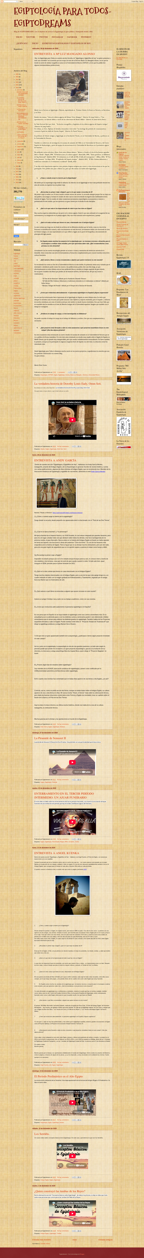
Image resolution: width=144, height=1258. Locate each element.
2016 (17, 174)
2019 (17, 166)
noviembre (20, 141)
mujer (15, 276)
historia (67, 375)
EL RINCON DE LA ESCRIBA (122, 58)
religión (16, 291)
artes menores (18, 313)
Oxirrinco (85, 375)
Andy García (44, 727)
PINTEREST (86, 37)
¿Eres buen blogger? (18, 201)
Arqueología (43, 375)
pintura (16, 281)
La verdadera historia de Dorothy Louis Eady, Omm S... (22, 100)
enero (19, 163)
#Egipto (95, 1080)
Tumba (77, 841)
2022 (17, 82)
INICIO (19, 37)
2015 (17, 177)
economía (16, 323)
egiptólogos (17, 266)
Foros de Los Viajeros (123, 153)
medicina (16, 310)
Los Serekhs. (42, 1134)
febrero (19, 160)
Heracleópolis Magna (58, 841)
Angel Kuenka (44, 1065)
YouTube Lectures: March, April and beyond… (124, 176)
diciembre (20, 90)
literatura (62, 727)
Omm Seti (60, 449)
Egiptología (61, 375)
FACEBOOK (72, 37)
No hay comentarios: (63, 446)
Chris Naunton (123, 173)
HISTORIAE (122, 165)
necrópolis (71, 841)
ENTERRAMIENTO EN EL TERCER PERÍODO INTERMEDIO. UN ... (22, 116)
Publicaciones (18, 288)
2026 (17, 74)
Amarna (16, 258)
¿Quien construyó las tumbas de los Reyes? (59, 1191)
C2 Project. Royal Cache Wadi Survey (122, 243)
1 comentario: (61, 372)
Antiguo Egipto (44, 1180)
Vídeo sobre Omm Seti (126, 125)
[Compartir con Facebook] (74, 372)
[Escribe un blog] (71, 372)
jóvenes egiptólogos (19, 298)
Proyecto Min (120, 249)
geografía (16, 330)
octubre (19, 144)
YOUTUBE (30, 37)
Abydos (42, 449)
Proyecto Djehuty (121, 222)
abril (18, 157)
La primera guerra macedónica (123, 167)
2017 (17, 171)
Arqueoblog (122, 182)
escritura (16, 273)
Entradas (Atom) (45, 1243)
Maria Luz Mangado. (76, 375)
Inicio (75, 1240)
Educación (17, 318)
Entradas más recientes (41, 1240)
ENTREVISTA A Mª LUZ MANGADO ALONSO (64, 54)
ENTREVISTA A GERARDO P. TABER (127, 105)
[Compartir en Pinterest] (76, 372)
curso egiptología (18, 268)
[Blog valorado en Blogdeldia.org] (19, 198)
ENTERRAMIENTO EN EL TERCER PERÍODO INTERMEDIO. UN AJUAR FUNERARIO (64, 795)
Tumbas (59, 1233)
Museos (16, 320)
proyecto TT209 (121, 247)
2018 (17, 169)
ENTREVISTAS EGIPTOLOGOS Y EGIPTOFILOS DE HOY (66, 43)
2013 (17, 182)
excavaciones (18, 305)
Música (16, 308)
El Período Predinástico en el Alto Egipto (58, 1076)
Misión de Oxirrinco (122, 228)
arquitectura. (17, 295)
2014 (17, 179)
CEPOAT (50, 375)
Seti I (65, 449)
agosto (19, 149)
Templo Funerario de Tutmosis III (122, 225)
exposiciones (17, 303)
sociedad (16, 278)
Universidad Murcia (94, 375)
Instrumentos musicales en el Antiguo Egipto (127, 115)
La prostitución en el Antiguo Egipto (124, 184)
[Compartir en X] (73, 372)
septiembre (20, 146)
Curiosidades (17, 333)
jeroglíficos (17, 283)
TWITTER (43, 37)
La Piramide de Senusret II (50, 738)
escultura (16, 293)
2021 (17, 85)
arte (50, 1065)
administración (18, 328)
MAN (66, 841)
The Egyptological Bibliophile (124, 191)
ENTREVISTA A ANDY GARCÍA (55, 460)
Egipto (56, 375)
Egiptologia (53, 449)
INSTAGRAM (57, 37)
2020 (17, 87)
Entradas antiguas (105, 1240)
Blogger (82, 1254)
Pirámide (54, 782)
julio (18, 152)
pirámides (16, 300)
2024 (17, 77)
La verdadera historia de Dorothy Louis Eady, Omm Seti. (67, 383)
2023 (17, 79)
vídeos (16, 263)
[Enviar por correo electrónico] (69, 372)
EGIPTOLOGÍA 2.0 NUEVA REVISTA (127, 95)
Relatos (16, 325)
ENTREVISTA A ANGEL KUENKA (56, 853)
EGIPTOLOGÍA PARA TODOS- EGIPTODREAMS (63, 17)
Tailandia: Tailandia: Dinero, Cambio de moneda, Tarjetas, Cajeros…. (124, 158)
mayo (19, 154)
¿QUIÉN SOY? (22, 43)
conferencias (17, 271)
